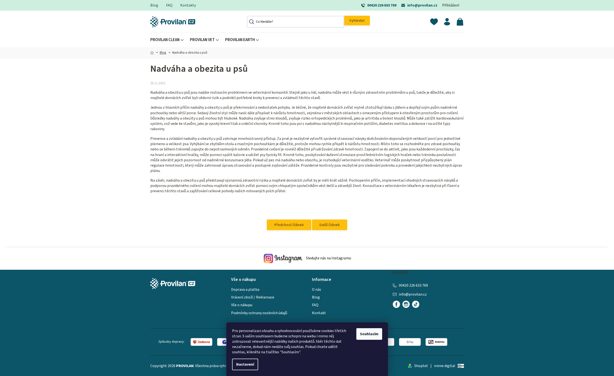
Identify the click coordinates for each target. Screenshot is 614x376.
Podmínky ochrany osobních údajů (259, 313)
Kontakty (188, 5)
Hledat (357, 20)
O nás (316, 289)
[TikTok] (415, 304)
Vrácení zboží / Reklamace (252, 297)
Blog (154, 5)
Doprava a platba (245, 289)
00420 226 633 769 (381, 5)
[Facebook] (396, 304)
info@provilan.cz (422, 5)
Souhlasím (369, 334)
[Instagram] (406, 304)
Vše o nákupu (241, 305)
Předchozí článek (289, 224)
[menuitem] (168, 40)
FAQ (169, 5)
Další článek (329, 224)
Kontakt (319, 313)
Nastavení (245, 364)
